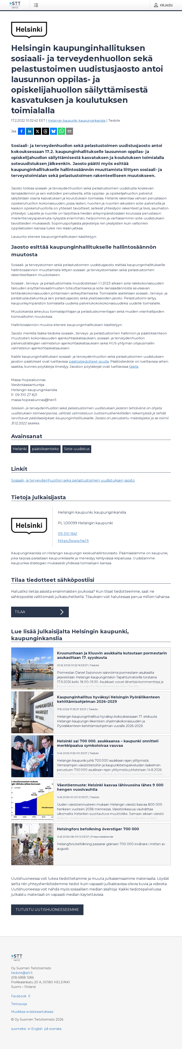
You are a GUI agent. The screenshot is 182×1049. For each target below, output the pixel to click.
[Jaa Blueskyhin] (53, 132)
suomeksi (18, 1029)
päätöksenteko (45, 449)
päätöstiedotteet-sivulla (89, 361)
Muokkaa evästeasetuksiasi (32, 1012)
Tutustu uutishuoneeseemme (47, 910)
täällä (133, 366)
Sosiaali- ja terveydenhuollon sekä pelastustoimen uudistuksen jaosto (73, 480)
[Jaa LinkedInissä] (29, 132)
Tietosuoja (19, 1004)
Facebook (18, 996)
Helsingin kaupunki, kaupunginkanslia (76, 121)
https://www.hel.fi (73, 541)
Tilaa (20, 612)
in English (35, 1029)
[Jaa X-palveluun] (37, 132)
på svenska (52, 1029)
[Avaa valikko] (37, 5)
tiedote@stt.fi (22, 973)
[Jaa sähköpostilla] (69, 132)
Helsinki (20, 449)
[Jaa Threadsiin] (45, 132)
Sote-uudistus (76, 449)
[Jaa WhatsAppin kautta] (61, 132)
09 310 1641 (67, 534)
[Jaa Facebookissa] (21, 132)
